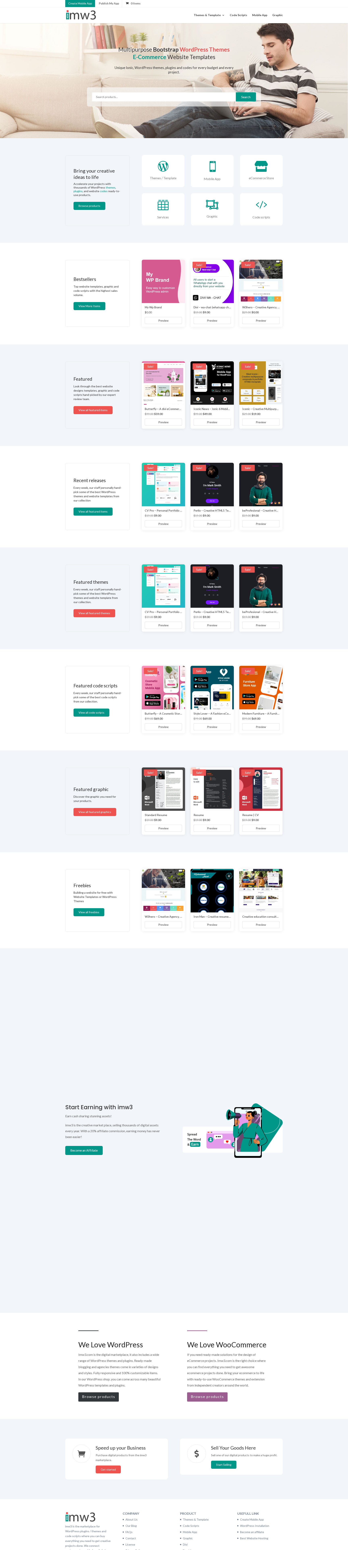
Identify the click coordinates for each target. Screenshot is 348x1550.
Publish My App (109, 3)
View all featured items (93, 410)
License (130, 1544)
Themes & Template (207, 15)
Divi (185, 1544)
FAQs (129, 1532)
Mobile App (259, 15)
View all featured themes (94, 613)
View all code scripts (91, 712)
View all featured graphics (95, 812)
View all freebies (89, 912)
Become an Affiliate (84, 1150)
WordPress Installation (254, 1525)
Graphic (277, 15)
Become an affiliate (252, 1532)
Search (246, 97)
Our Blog (131, 1525)
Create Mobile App (80, 3)
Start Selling (223, 1464)
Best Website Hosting (254, 1538)
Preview (163, 320)
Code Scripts (238, 15)
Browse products (89, 205)
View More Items (89, 306)
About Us (131, 1519)
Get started (108, 1469)
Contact (130, 1538)
